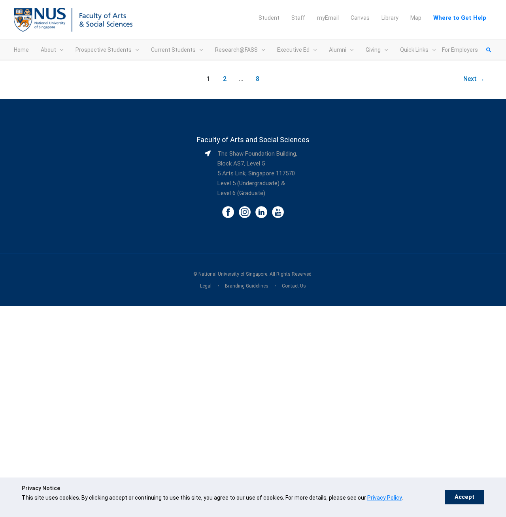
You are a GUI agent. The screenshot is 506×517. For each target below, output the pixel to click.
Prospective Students (104, 50)
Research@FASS (236, 50)
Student (269, 18)
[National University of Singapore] (40, 19)
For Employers (460, 50)
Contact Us (294, 286)
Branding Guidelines (246, 286)
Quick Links (414, 50)
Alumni (337, 50)
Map (415, 18)
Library (389, 18)
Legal (205, 286)
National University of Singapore (232, 274)
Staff (298, 18)
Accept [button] (464, 497)
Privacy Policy (384, 497)
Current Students (173, 50)
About (48, 50)
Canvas (360, 18)
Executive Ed (293, 50)
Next (474, 79)
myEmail (328, 18)
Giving (373, 50)
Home (21, 50)
